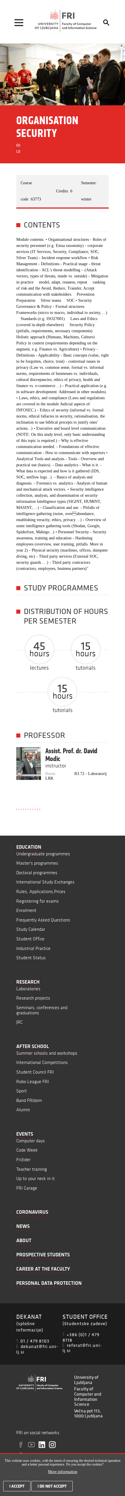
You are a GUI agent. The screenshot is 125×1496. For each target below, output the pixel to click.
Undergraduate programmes (43, 854)
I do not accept (52, 1486)
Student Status (31, 957)
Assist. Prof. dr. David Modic (71, 755)
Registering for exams (37, 901)
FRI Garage (26, 1188)
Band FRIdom (29, 1100)
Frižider (23, 1159)
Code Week (27, 1150)
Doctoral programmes (36, 872)
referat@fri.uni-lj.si (82, 1348)
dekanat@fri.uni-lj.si (37, 1349)
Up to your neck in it (35, 1178)
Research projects (33, 998)
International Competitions (42, 1062)
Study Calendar (30, 929)
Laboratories (28, 988)
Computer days (30, 1140)
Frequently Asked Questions (43, 920)
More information (62, 1472)
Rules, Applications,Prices (40, 891)
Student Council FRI (35, 1072)
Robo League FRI (32, 1081)
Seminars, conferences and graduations (41, 1010)
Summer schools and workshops (46, 1053)
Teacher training (31, 1169)
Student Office (30, 939)
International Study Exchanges (45, 882)
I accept (16, 1486)
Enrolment (26, 910)
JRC (19, 1022)
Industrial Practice (33, 948)
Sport (21, 1091)
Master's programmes (37, 863)
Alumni (23, 1109)
